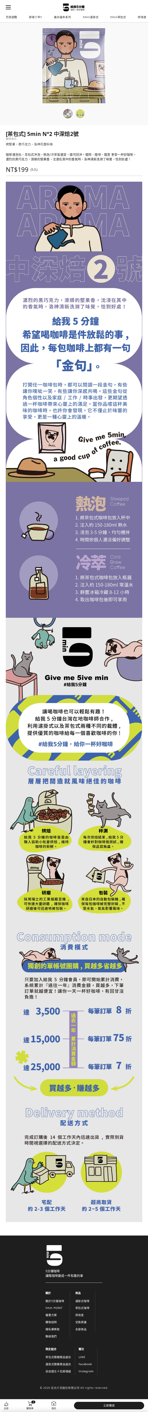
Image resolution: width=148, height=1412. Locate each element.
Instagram (86, 1371)
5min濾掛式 (91, 17)
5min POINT (54, 1308)
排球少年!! (35, 17)
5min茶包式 (118, 17)
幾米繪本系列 (62, 17)
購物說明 (51, 1322)
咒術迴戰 (11, 17)
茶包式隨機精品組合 (58, 1357)
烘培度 (79, 1315)
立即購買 (109, 1405)
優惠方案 (51, 1315)
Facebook (85, 1364)
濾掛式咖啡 (82, 1301)
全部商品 (81, 1329)
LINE (82, 1357)
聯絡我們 (51, 1336)
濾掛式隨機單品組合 (58, 1364)
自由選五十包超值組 (58, 1371)
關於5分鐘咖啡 (54, 1301)
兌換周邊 (81, 1322)
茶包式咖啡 (82, 1308)
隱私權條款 (52, 1329)
